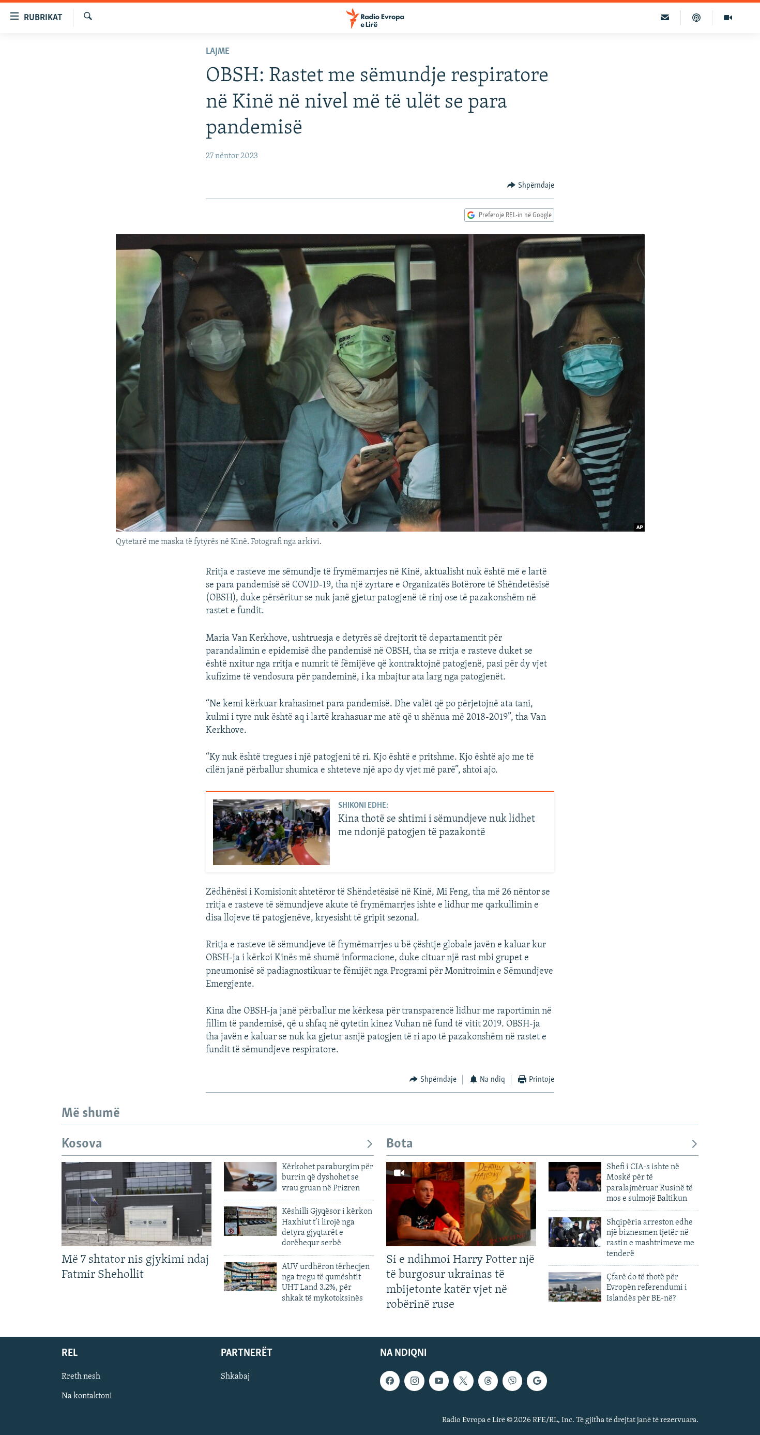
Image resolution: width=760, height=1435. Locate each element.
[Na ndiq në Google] (536, 1381)
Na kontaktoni (87, 1396)
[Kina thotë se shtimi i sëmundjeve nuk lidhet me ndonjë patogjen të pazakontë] (271, 832)
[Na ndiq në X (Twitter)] (463, 1381)
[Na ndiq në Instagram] (414, 1381)
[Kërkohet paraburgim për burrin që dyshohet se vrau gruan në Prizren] (250, 1176)
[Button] (530, 185)
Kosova (82, 1144)
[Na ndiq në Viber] (512, 1381)
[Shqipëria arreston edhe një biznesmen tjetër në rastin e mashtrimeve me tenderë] (575, 1232)
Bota (399, 1144)
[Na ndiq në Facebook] (390, 1381)
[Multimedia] (727, 17)
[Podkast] (696, 17)
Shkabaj (235, 1376)
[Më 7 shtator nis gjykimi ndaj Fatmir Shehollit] (136, 1204)
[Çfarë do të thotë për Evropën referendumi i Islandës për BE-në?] (575, 1287)
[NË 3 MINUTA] (665, 17)
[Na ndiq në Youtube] (439, 1381)
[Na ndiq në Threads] (488, 1381)
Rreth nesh (81, 1376)
